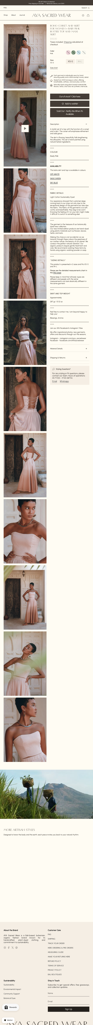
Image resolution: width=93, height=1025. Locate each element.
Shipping (67, 42)
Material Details (56, 349)
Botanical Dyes (9, 998)
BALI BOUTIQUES (55, 974)
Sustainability (9, 985)
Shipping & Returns (57, 358)
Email (54, 381)
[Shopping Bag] (88, 15)
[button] (5, 15)
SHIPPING (51, 939)
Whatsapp (64, 381)
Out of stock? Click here (69, 96)
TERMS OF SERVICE (56, 966)
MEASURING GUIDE (55, 952)
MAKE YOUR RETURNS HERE (59, 957)
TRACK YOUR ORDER (56, 943)
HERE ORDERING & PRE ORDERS (60, 948)
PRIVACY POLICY (54, 970)
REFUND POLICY (54, 961)
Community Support (12, 994)
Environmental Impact (12, 989)
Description (54, 124)
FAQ (49, 934)
